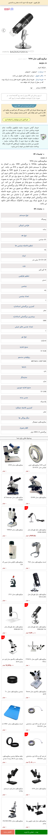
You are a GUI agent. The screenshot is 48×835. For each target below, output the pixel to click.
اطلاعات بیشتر (38, 87)
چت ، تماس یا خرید (31, 832)
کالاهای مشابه (8, 832)
